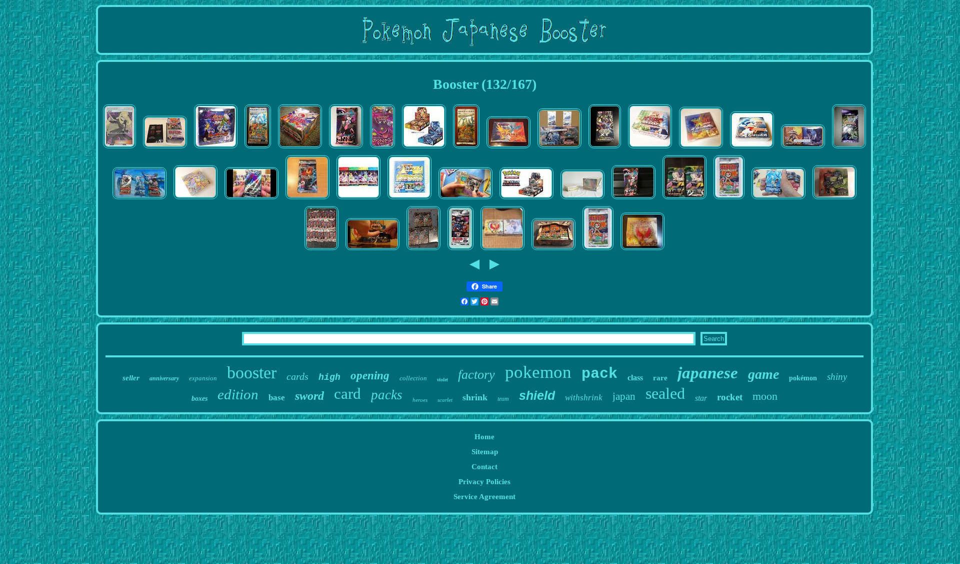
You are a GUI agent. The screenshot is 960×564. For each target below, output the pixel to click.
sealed (665, 393)
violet (442, 379)
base (276, 397)
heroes (420, 400)
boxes (200, 398)
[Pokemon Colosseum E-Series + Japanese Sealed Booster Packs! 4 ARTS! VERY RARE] (358, 199)
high (329, 377)
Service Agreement (485, 497)
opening (370, 375)
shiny (837, 376)
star (701, 398)
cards (297, 376)
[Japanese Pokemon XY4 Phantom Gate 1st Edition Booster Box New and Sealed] (383, 148)
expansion (203, 378)
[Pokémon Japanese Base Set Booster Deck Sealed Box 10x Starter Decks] (300, 148)
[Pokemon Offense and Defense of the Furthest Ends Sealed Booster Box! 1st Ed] (752, 148)
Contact (485, 467)
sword (309, 395)
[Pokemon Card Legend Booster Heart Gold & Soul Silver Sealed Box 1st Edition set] (502, 250)
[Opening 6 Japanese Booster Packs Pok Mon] (139, 199)
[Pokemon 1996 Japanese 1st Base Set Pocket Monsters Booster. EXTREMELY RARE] (729, 199)
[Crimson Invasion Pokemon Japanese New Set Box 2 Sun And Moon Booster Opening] (778, 199)
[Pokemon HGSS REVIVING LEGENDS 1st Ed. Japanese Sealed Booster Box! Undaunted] (195, 199)
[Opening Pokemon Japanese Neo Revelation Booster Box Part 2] (372, 250)
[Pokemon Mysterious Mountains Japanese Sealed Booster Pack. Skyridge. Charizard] (258, 148)
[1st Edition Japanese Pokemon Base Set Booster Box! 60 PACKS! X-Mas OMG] (553, 250)
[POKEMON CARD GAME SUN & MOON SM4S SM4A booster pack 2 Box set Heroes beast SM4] (559, 148)
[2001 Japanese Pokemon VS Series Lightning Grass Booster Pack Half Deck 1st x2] (684, 199)
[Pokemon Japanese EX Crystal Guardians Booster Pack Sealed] (307, 199)
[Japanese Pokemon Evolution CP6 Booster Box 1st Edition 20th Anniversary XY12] (165, 148)
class (635, 377)
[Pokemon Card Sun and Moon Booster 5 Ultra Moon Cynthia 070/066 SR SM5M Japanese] (119, 148)
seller (131, 378)
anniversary (164, 378)
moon (765, 396)
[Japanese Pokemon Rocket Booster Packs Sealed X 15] (321, 250)
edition (238, 394)
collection (413, 378)
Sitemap (485, 452)
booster (251, 372)
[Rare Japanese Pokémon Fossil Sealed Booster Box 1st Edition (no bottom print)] (508, 148)
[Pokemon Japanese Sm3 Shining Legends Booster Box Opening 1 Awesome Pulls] (251, 199)
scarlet (445, 400)
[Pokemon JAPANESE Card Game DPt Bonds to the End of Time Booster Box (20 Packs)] (216, 148)
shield (537, 395)
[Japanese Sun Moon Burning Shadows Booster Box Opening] (526, 199)
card (347, 393)
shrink (475, 397)
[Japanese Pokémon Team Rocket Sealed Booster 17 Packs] (460, 250)
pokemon (538, 372)
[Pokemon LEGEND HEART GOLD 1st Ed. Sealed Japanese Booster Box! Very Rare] (642, 250)
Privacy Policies (484, 482)
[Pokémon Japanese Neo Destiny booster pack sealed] (849, 148)
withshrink (583, 397)
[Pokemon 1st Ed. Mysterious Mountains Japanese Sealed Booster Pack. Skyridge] (466, 148)
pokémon (803, 378)
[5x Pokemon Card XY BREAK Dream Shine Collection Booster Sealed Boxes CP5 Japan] (423, 250)
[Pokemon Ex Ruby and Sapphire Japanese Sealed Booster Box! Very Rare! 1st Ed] (650, 148)
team (503, 398)
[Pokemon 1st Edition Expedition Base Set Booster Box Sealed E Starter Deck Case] (582, 199)
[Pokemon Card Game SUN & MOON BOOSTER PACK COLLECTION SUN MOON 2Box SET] (803, 148)
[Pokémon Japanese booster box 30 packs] (834, 199)
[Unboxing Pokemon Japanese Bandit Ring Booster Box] (465, 199)
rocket (729, 397)
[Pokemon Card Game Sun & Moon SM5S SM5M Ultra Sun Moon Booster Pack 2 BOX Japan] (424, 148)
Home (484, 437)
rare (660, 378)
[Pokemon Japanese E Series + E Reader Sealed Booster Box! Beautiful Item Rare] (409, 199)
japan (624, 396)
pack (600, 373)
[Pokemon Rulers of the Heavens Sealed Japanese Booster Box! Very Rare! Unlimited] (701, 148)
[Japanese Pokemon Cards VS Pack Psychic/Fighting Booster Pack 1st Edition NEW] (633, 199)
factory (476, 374)
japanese (708, 373)
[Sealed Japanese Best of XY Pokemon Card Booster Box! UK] (605, 148)
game (763, 374)
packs (386, 394)
